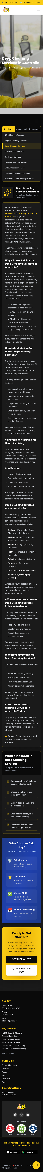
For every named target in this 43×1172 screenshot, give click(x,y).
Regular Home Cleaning (11, 1036)
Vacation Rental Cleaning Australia (19, 179)
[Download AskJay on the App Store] (13, 1152)
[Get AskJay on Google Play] (29, 1152)
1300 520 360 (9, 2)
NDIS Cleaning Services (14, 135)
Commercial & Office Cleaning (13, 1045)
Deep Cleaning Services (15, 146)
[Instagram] (21, 1114)
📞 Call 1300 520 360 (21, 970)
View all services (8, 1053)
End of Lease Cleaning (14, 151)
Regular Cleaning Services (16, 141)
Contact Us (6, 1079)
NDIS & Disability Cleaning (12, 1033)
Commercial (21, 129)
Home (4, 68)
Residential (8, 129)
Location (5, 1069)
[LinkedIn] (28, 1114)
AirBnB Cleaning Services (15, 168)
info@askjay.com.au (30, 2)
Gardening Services (13, 157)
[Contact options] (36, 1165)
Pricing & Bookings (9, 1065)
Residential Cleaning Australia (17, 173)
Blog (3, 1082)
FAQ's (4, 1075)
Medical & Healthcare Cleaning (14, 1049)
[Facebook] (15, 1114)
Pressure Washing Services (16, 162)
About (4, 1072)
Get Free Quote (21, 959)
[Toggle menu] (38, 10)
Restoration (34, 129)
